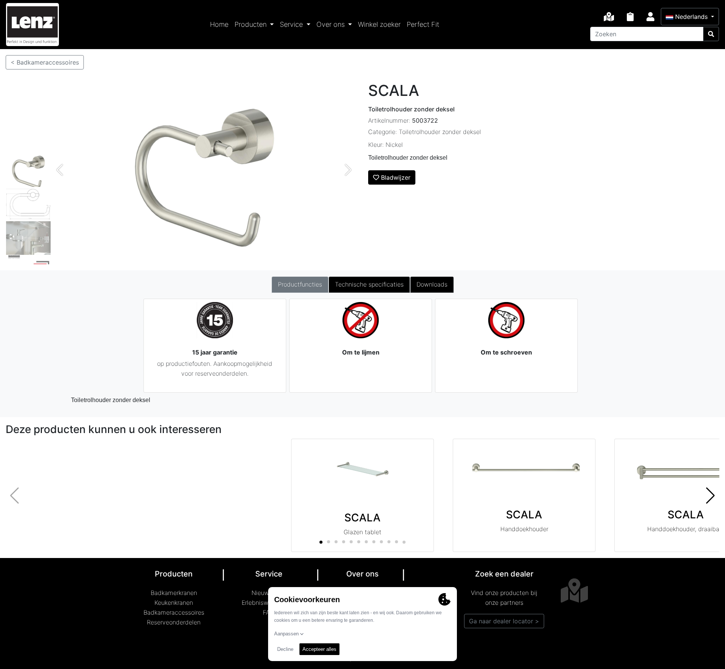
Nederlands (691, 16)
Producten (251, 24)
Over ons (331, 24)
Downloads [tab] (431, 284)
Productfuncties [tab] (300, 284)
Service (292, 24)
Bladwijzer (394, 177)
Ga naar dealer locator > (504, 621)
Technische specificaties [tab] (369, 284)
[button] (710, 495)
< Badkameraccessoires (45, 62)
